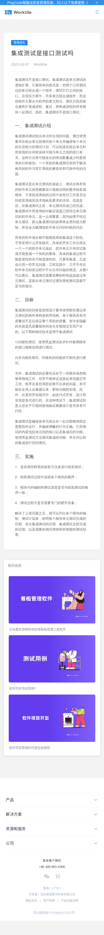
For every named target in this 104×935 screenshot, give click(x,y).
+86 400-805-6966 (52, 867)
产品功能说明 (69, 900)
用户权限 (49, 900)
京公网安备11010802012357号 (54, 913)
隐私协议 (31, 900)
